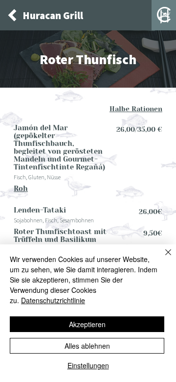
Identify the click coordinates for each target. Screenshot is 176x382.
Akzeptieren (87, 324)
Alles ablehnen (87, 346)
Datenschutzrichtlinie (53, 300)
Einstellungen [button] (88, 365)
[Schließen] (162, 258)
